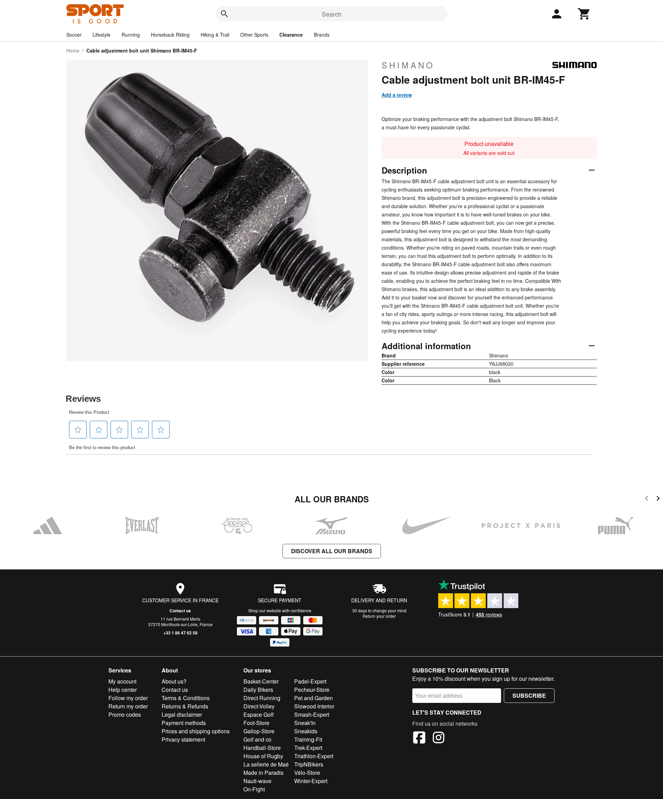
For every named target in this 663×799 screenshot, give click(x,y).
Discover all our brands (331, 551)
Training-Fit (308, 739)
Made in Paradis (263, 773)
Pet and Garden (313, 698)
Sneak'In (305, 723)
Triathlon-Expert (313, 756)
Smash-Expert (311, 714)
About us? (174, 681)
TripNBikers (308, 764)
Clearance (291, 34)
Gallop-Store (259, 731)
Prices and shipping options (196, 731)
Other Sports (254, 34)
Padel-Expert (310, 681)
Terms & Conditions (186, 698)
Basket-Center (261, 681)
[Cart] (584, 14)
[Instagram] (438, 738)
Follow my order (128, 698)
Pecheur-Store (311, 690)
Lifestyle (101, 34)
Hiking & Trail (215, 34)
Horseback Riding (170, 34)
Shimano (408, 65)
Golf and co (257, 739)
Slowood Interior (314, 706)
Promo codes (124, 714)
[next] (658, 499)
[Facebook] (419, 738)
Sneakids (305, 731)
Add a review (397, 94)
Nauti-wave (257, 781)
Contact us (180, 610)
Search (332, 13)
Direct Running (261, 698)
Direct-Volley (259, 706)
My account (122, 681)
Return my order (128, 706)
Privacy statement (183, 739)
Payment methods (184, 723)
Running (131, 34)
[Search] (224, 13)
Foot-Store (256, 723)
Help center (122, 690)
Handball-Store (262, 748)
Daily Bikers (258, 690)
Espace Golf (258, 714)
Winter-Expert (310, 781)
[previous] (647, 499)
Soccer (73, 34)
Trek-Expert (308, 748)
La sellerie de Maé (266, 764)
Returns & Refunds (185, 706)
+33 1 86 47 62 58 (180, 633)
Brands (321, 34)
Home (72, 50)
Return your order (379, 616)
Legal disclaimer (182, 714)
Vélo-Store (307, 773)
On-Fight (254, 789)
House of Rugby (263, 756)
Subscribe (529, 695)
